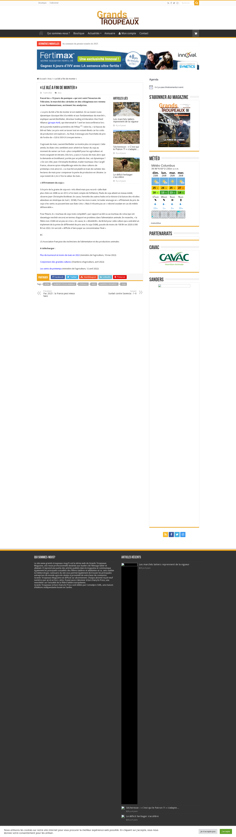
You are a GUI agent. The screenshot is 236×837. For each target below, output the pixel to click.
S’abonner (54, 3)
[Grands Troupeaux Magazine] (118, 17)
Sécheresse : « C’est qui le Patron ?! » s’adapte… (126, 148)
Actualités (93, 33)
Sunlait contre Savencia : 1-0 (122, 292)
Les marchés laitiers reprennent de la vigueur (125, 120)
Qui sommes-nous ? (58, 33)
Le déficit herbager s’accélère (122, 175)
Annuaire (110, 33)
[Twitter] (174, 3)
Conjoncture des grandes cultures (55, 262)
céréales (83, 284)
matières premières (108, 284)
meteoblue (156, 223)
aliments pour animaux (64, 284)
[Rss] (168, 3)
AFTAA (47, 284)
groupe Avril (54, 122)
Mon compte (129, 33)
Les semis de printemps (51, 268)
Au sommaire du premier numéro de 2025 (80, 43)
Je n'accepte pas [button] (208, 831)
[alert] (174, 87)
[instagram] (177, 3)
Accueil (41, 33)
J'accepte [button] (226, 831)
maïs (94, 284)
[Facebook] (171, 3)
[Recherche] (196, 2)
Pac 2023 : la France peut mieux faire (59, 293)
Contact (144, 33)
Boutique (42, 3)
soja (124, 284)
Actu (50, 79)
